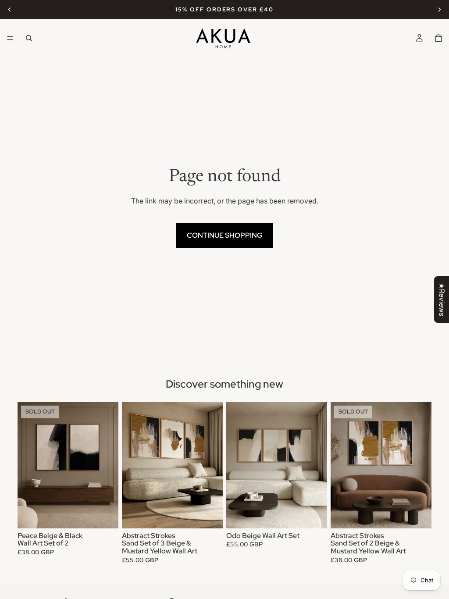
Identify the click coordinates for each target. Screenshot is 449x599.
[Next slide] (439, 9)
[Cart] (438, 38)
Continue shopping (225, 235)
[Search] (29, 38)
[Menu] (10, 38)
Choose (216, 514)
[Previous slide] (9, 9)
